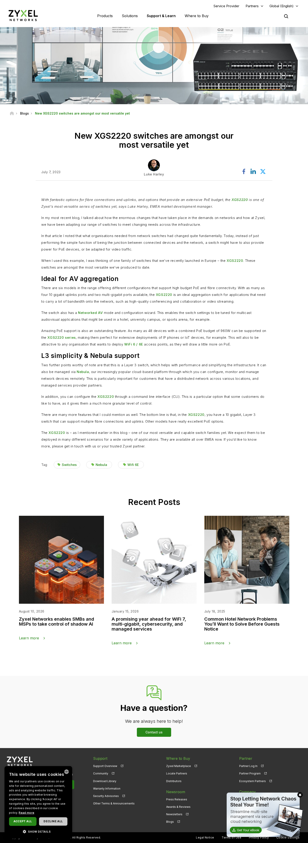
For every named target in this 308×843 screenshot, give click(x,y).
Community (100, 773)
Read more (26, 812)
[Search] (286, 16)
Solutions (130, 16)
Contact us (154, 732)
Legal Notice (205, 837)
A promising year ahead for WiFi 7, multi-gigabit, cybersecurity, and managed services (149, 624)
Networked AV (90, 313)
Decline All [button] (53, 821)
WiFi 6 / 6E (133, 344)
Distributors (174, 781)
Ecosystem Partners (252, 781)
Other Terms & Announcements (114, 803)
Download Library (104, 781)
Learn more (29, 638)
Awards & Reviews (178, 806)
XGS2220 (240, 200)
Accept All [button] (23, 821)
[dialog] (38, 802)
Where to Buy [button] (197, 16)
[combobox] (66, 771)
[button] (38, 831)
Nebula (83, 372)
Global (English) (281, 6)
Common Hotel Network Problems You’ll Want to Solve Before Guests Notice (242, 624)
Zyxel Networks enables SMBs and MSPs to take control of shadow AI (56, 621)
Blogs (170, 821)
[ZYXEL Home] (23, 15)
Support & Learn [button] (161, 16)
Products (105, 16)
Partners (252, 6)
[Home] (12, 113)
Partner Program (250, 773)
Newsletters (174, 814)
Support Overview (105, 766)
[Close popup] (300, 794)
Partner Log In (248, 766)
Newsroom (175, 792)
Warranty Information (106, 788)
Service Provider (226, 6)
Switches (69, 465)
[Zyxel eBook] (264, 814)
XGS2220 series (61, 337)
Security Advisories (106, 796)
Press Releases (176, 799)
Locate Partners (176, 773)
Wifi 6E (133, 465)
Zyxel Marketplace (178, 766)
